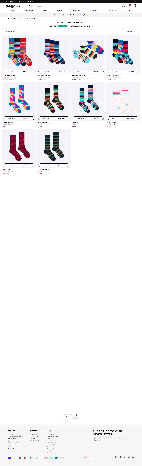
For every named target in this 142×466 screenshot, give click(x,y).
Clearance (94, 10)
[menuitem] (12, 10)
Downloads (50, 440)
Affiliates (10, 440)
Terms (49, 446)
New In (13, 10)
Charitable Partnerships (15, 436)
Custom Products (13, 448)
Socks (45, 10)
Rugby (10, 446)
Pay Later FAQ (34, 440)
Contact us (33, 434)
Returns (32, 438)
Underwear (29, 10)
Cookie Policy (51, 444)
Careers (49, 453)
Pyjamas (59, 10)
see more (11, 71)
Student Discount (13, 442)
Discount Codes (52, 448)
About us (10, 434)
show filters (10, 31)
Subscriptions (112, 10)
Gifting (129, 10)
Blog (48, 438)
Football (10, 444)
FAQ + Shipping (34, 436)
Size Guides (50, 434)
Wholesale (50, 451)
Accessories (76, 10)
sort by (130, 31)
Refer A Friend (12, 438)
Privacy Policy (51, 442)
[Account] (123, 6)
